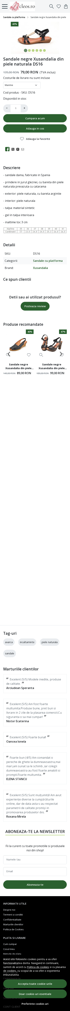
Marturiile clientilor (13, 924)
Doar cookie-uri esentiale (35, 994)
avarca (9, 642)
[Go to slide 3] (33, 50)
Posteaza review (35, 306)
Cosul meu (9, 949)
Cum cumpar (10, 944)
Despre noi (9, 909)
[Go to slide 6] (44, 50)
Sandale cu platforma (14, 17)
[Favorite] (59, 6)
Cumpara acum (35, 118)
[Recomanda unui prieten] (23, 149)
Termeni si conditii (13, 914)
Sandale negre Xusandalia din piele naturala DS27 (52, 367)
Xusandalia (40, 268)
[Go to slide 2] (29, 50)
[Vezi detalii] (41, 355)
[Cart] (66, 6)
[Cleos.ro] (23, 6)
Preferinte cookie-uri (35, 1003)
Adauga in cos (35, 128)
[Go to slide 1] (25, 50)
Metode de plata (12, 953)
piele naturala (50, 642)
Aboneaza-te (35, 884)
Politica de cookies (38, 967)
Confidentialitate (12, 919)
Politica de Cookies (13, 929)
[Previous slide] (9, 354)
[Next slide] (61, 354)
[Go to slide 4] (37, 50)
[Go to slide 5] (40, 50)
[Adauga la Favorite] (29, 355)
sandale (9, 653)
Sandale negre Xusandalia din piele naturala (18, 367)
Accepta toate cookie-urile (35, 983)
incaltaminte (27, 642)
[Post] (13, 149)
